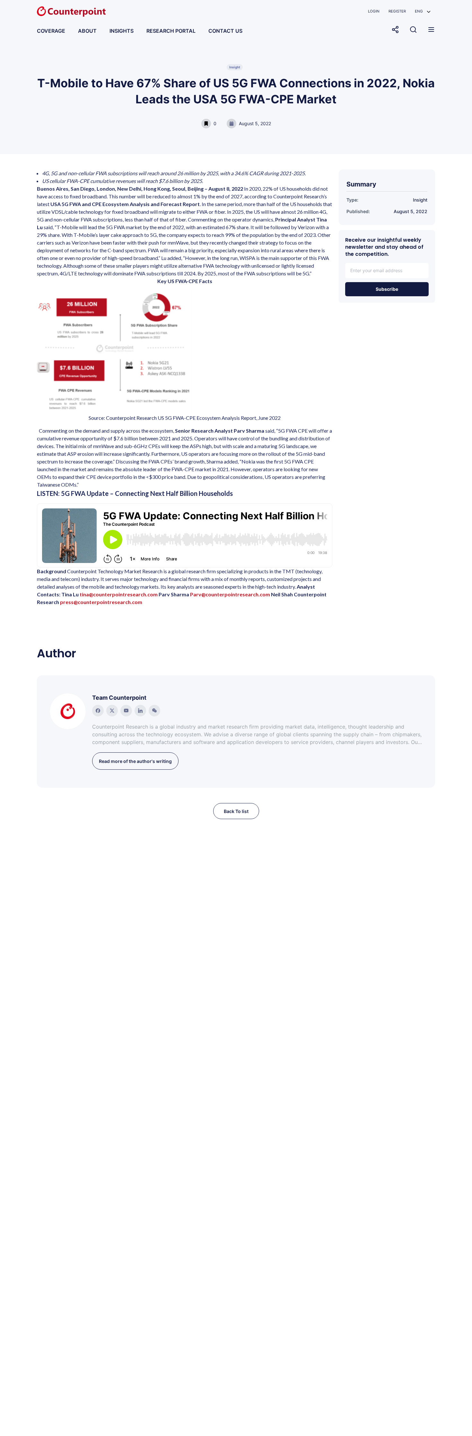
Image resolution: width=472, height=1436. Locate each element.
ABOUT (87, 31)
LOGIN (374, 11)
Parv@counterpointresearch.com (230, 594)
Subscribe (387, 289)
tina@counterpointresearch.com (119, 594)
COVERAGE (51, 31)
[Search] (413, 29)
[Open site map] (431, 29)
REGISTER (397, 11)
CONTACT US (225, 31)
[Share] (395, 29)
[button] (422, 11)
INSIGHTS (121, 31)
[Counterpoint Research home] (71, 11)
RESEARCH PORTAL (171, 31)
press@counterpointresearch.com (101, 602)
